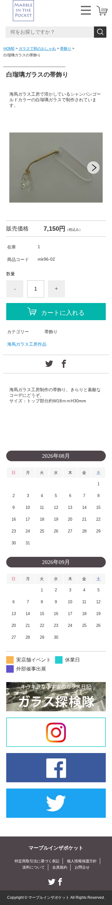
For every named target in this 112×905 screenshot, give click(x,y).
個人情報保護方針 (82, 861)
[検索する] (100, 32)
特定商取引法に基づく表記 (37, 861)
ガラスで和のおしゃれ (37, 48)
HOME (9, 48)
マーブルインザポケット (56, 848)
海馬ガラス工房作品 (26, 344)
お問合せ (82, 867)
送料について (33, 867)
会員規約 (59, 867)
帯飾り (65, 48)
